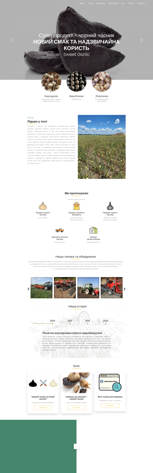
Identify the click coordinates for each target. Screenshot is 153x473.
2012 (70, 321)
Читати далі (43, 407)
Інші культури (100, 3)
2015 (87, 321)
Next (124, 290)
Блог (123, 3)
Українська (141, 3)
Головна (82, 3)
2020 (105, 321)
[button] (11, 40)
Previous (28, 290)
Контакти (131, 3)
